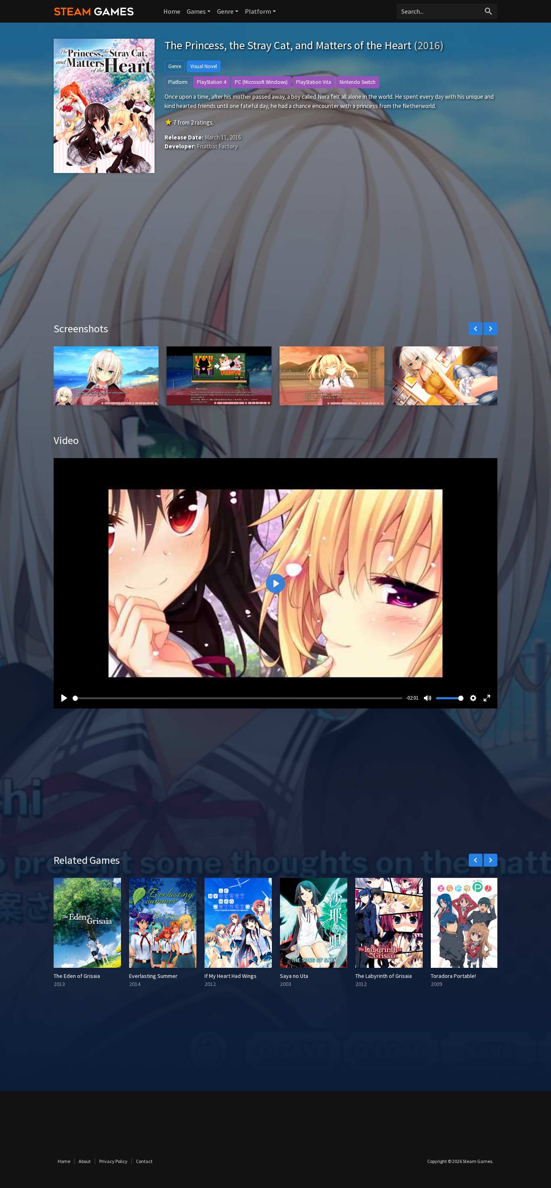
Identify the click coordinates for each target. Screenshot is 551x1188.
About (85, 1161)
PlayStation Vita (313, 82)
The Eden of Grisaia (77, 976)
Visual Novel (203, 66)
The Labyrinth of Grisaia (383, 976)
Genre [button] (225, 11)
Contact (144, 1161)
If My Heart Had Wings (231, 976)
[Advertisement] (275, 253)
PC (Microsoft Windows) (261, 82)
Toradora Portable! (453, 976)
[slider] (238, 698)
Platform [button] (258, 11)
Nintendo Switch (358, 82)
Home (171, 11)
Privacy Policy (113, 1161)
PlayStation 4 (211, 82)
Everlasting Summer (153, 976)
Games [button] (196, 11)
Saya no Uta (294, 976)
